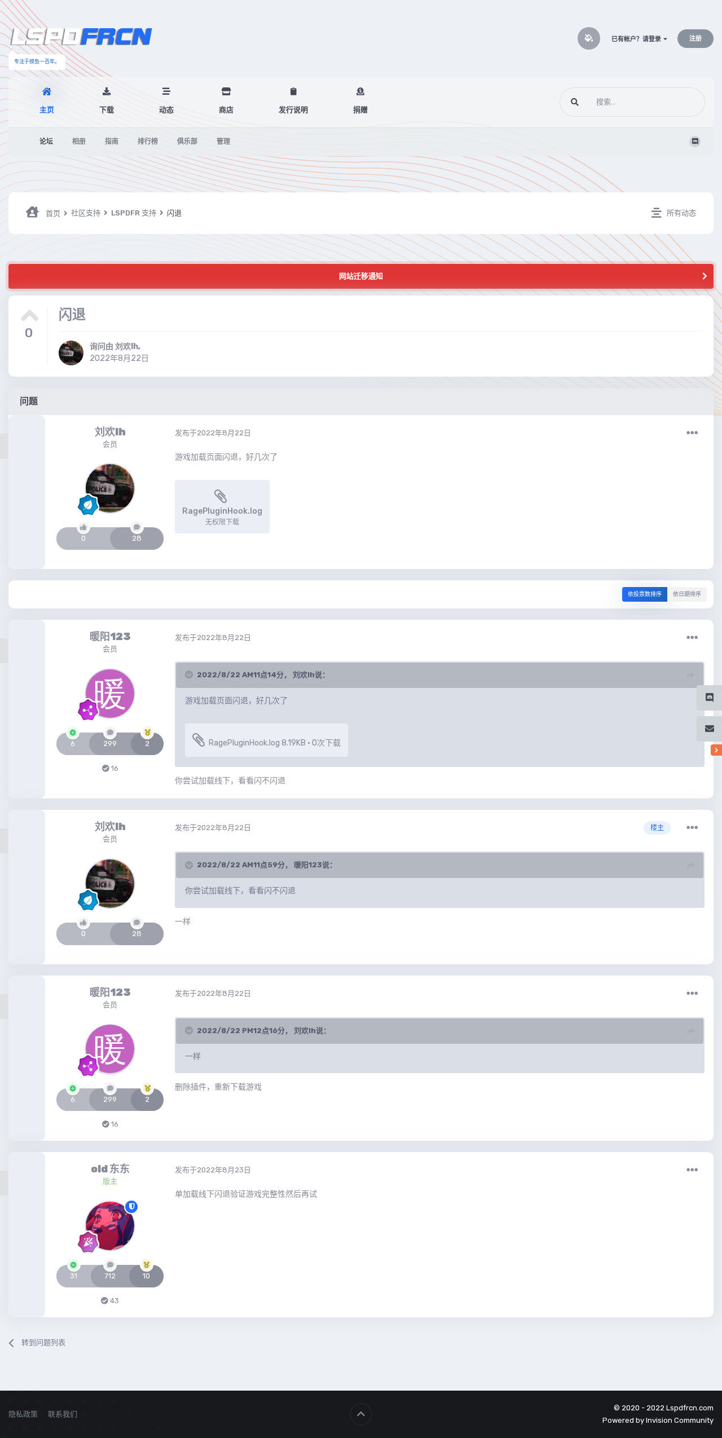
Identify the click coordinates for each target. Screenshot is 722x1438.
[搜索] (575, 102)
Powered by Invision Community (658, 1420)
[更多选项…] (692, 433)
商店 (226, 109)
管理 (223, 141)
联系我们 (62, 1414)
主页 (46, 109)
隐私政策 (23, 1414)
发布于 (213, 433)
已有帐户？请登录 (637, 39)
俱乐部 (187, 141)
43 (113, 1300)
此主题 (680, 102)
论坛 (46, 141)
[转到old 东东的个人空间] (110, 1226)
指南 (111, 141)
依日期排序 (687, 594)
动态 (166, 109)
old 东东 (110, 1169)
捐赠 (360, 109)
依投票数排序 (645, 594)
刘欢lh (126, 346)
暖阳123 (110, 636)
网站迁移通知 (361, 276)
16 (113, 768)
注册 (695, 38)
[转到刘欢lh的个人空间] (71, 353)
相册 (79, 141)
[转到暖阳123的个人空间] (110, 693)
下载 (106, 109)
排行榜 (148, 141)
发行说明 (293, 109)
